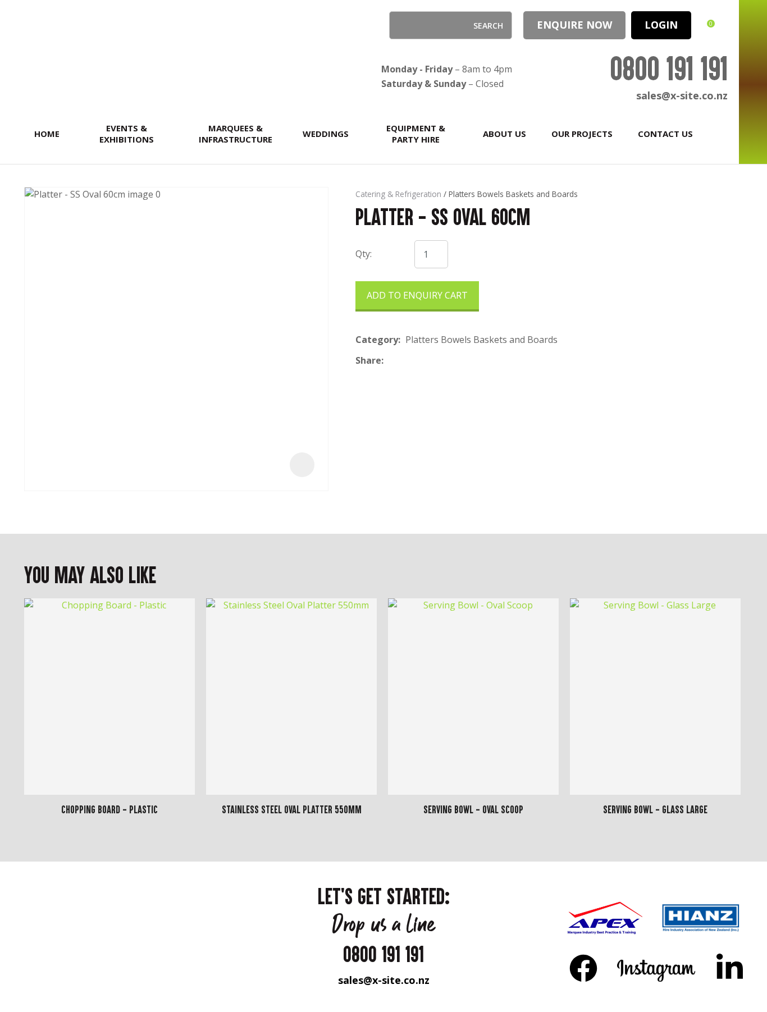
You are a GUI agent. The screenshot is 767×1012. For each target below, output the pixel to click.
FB (583, 968)
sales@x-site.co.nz (682, 95)
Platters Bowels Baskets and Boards (513, 194)
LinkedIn (729, 968)
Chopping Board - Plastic (109, 809)
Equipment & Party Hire (415, 133)
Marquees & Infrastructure (235, 133)
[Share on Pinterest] (440, 361)
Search (402, 25)
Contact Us (665, 133)
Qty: (363, 254)
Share (368, 360)
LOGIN (661, 24)
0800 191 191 (669, 68)
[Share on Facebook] (390, 360)
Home (47, 133)
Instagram (656, 968)
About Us (504, 133)
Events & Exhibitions (126, 133)
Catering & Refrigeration (398, 194)
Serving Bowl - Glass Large (655, 809)
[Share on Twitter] (405, 361)
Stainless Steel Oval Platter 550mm (292, 809)
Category (376, 339)
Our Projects (582, 133)
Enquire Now (574, 24)
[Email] (423, 361)
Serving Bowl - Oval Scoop (473, 809)
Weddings (326, 133)
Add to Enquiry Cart (417, 295)
